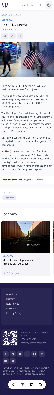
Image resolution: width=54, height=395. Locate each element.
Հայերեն (28, 179)
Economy (9, 197)
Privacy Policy (14, 313)
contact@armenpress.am (33, 342)
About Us (11, 294)
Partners (11, 308)
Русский (39, 179)
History (10, 299)
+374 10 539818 (28, 339)
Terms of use (13, 318)
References (12, 303)
